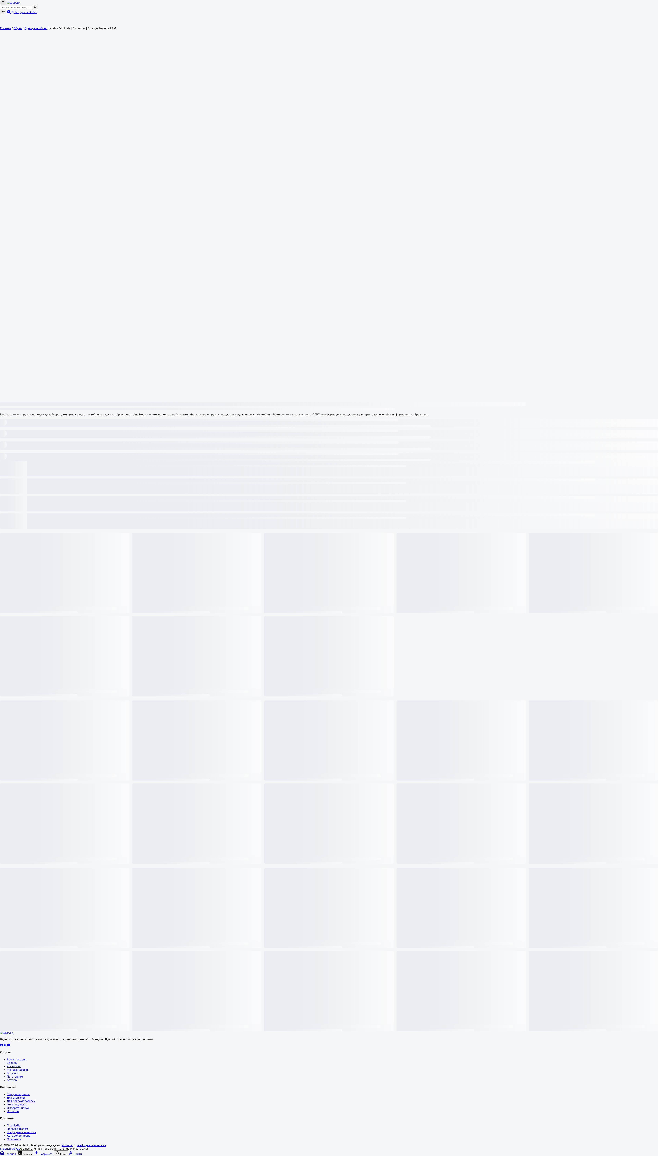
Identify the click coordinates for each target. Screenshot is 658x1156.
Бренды (12, 1063)
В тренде (13, 1073)
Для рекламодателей (21, 1101)
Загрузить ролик (18, 1094)
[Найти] (35, 7)
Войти (33, 12)
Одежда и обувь (36, 28)
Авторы (12, 1080)
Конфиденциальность (21, 1132)
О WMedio (13, 1125)
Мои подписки (17, 1104)
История (13, 1111)
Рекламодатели (17, 1069)
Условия (67, 1145)
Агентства (14, 1066)
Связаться (14, 1139)
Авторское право (19, 1135)
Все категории (17, 1059)
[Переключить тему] (3, 11)
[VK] (5, 1045)
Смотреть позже (18, 1108)
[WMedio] (13, 3)
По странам (15, 1076)
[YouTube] (8, 1045)
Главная (5, 28)
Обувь (18, 28)
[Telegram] (2, 1045)
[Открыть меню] (3, 2)
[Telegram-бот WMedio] (9, 12)
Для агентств (16, 1097)
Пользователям (17, 1128)
